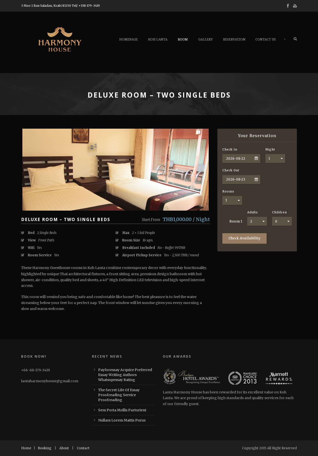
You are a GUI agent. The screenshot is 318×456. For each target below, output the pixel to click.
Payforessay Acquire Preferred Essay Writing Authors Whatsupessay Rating (125, 375)
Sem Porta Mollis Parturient (122, 410)
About (64, 448)
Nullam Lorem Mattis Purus (122, 420)
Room (183, 39)
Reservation (234, 39)
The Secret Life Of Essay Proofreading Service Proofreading (119, 395)
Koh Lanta (157, 39)
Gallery (205, 39)
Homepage (128, 39)
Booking (44, 448)
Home (26, 448)
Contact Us (265, 39)
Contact (83, 448)
